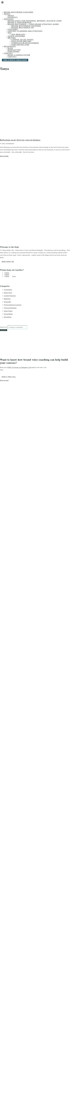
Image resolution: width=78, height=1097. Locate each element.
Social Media (8, 314)
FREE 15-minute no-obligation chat (19, 367)
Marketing (7, 299)
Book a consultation (19, 55)
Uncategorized (10, 143)
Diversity (13, 17)
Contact (8, 53)
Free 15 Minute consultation (15, 60)
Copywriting (8, 289)
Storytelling (7, 317)
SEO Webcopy (18, 34)
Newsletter (14, 50)
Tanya (3, 143)
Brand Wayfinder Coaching (18, 12)
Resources (10, 46)
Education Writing (21, 41)
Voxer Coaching (16, 36)
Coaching (13, 29)
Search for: (3, 327)
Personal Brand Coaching (12, 305)
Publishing (13, 51)
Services (9, 19)
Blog (10, 48)
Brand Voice (8, 293)
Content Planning (10, 296)
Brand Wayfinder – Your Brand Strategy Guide (33, 24)
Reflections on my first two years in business (20, 139)
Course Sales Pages (22, 39)
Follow (14, 276)
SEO (10, 33)
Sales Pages (8, 311)
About (11, 15)
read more (4, 156)
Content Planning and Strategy (25, 31)
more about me (8, 261)
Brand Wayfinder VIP (22, 27)
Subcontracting (20, 45)
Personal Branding (10, 308)
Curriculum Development (25, 43)
